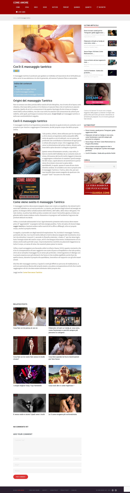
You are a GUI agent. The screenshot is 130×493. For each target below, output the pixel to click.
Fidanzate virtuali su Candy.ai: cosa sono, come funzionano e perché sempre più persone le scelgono (64, 330)
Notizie (55, 7)
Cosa (27, 7)
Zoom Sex (74, 490)
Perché (66, 7)
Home (14, 18)
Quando (77, 7)
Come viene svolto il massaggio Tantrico (29, 95)
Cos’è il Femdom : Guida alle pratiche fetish (100, 153)
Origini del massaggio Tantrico (26, 89)
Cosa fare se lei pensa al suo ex (25, 328)
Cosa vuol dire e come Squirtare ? (61, 386)
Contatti (44, 490)
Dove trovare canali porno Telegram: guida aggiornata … (94, 32)
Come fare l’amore (34, 490)
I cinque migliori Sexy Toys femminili (27, 386)
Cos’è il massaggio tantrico (25, 92)
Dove (45, 7)
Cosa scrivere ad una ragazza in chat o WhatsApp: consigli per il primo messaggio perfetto (100, 148)
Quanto (88, 7)
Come (18, 7)
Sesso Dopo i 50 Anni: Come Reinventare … (93, 52)
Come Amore (20, 2)
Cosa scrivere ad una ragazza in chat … (95, 61)
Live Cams (21, 12)
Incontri (102, 7)
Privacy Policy (64, 490)
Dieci (36, 7)
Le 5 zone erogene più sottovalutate (63, 414)
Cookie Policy (54, 490)
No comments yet (20, 427)
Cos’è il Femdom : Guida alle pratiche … (93, 72)
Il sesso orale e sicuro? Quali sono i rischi (29, 414)
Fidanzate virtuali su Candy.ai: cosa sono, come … (94, 42)
